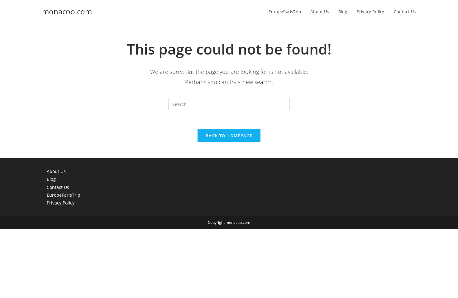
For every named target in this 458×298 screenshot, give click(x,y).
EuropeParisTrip (63, 195)
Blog (51, 179)
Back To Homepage (229, 135)
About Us (56, 171)
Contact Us (58, 187)
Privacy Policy (60, 203)
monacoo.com (67, 11)
